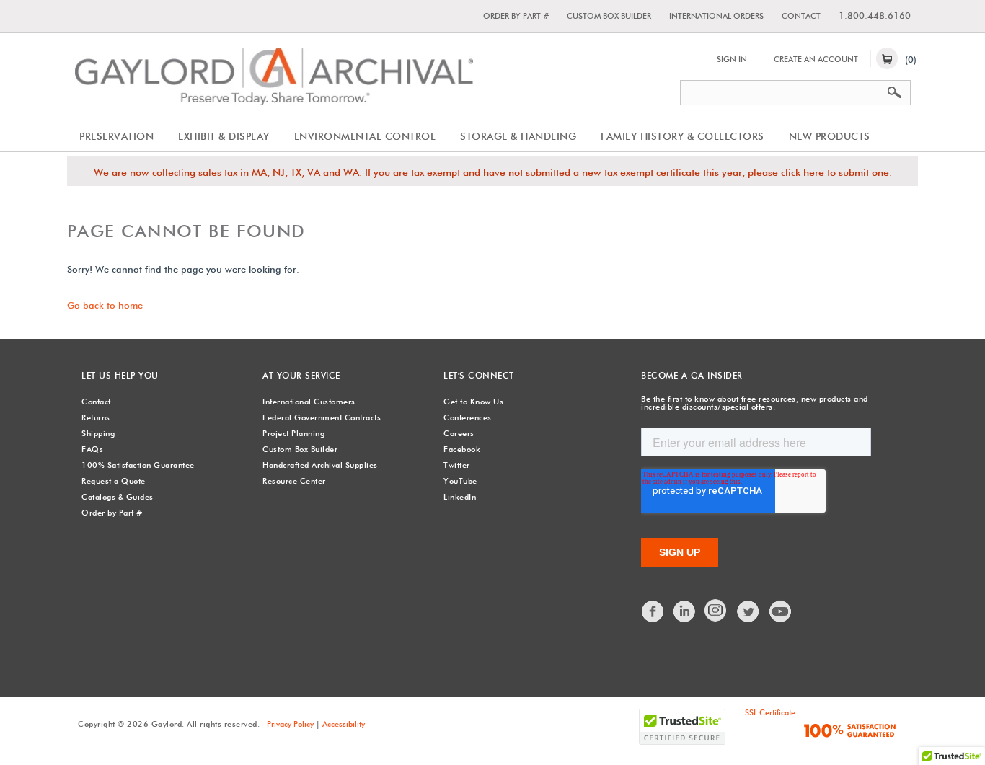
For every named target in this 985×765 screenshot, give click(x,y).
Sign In (732, 59)
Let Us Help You (120, 375)
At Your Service (301, 375)
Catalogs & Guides (117, 497)
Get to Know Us (473, 402)
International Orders (716, 16)
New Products (829, 136)
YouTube (460, 481)
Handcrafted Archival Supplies (320, 465)
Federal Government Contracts (321, 417)
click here (802, 172)
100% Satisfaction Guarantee (138, 465)
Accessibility (343, 724)
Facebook (461, 449)
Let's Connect (478, 375)
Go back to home (105, 305)
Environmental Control (365, 136)
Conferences (467, 417)
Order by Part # (516, 16)
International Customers (308, 402)
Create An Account (816, 59)
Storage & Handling (518, 136)
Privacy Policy (290, 724)
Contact (801, 16)
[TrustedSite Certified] (682, 727)
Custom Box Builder (609, 16)
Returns (95, 417)
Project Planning (293, 433)
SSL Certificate (770, 712)
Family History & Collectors (682, 136)
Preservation (116, 136)
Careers (458, 433)
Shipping (98, 433)
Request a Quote (113, 481)
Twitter (456, 465)
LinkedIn (459, 497)
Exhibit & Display (224, 136)
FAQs (92, 449)
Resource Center (294, 481)
